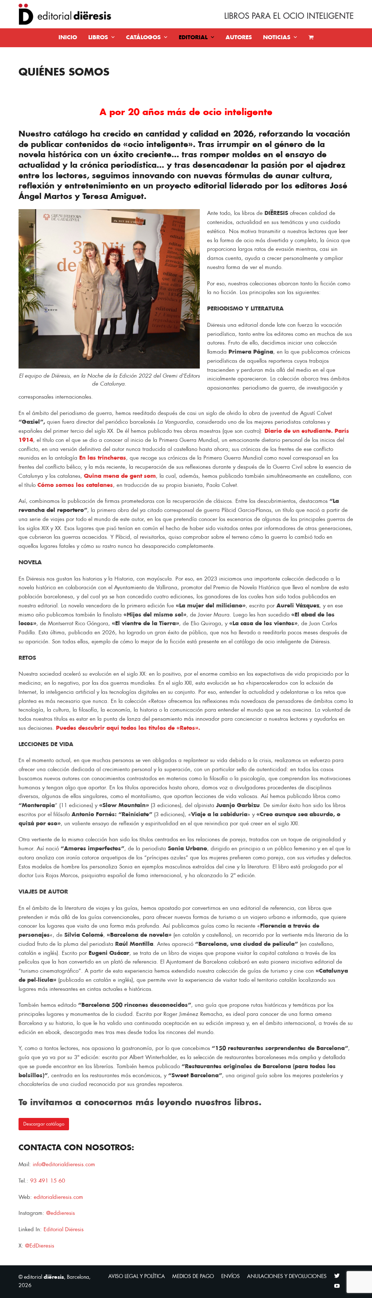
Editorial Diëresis (64, 1229)
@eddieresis (60, 1213)
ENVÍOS (230, 1276)
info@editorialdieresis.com (64, 1164)
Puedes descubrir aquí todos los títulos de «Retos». (128, 728)
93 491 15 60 (47, 1181)
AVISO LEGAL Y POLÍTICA (136, 1276)
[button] (311, 38)
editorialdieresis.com (58, 1197)
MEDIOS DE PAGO (193, 1276)
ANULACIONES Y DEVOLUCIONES (287, 1276)
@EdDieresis (40, 1246)
